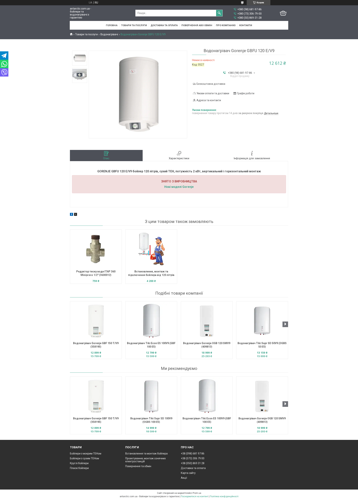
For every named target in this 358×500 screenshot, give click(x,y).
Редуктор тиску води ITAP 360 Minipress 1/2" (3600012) (95, 273)
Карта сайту (188, 472)
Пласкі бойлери (79, 468)
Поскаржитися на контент (194, 496)
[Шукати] (219, 13)
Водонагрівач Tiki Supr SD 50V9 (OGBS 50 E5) (262, 345)
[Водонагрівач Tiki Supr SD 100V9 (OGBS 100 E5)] (151, 396)
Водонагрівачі (109, 34)
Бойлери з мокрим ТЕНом (85, 453)
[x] (75, 214)
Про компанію (225, 25)
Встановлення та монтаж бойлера (146, 453)
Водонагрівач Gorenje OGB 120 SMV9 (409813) (206, 345)
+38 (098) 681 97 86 (192, 453)
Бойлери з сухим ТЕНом (84, 458)
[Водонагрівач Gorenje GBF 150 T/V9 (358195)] (96, 321)
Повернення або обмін (196, 25)
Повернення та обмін (138, 466)
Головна (111, 25)
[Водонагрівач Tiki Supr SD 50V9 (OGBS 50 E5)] (262, 321)
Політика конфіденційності (224, 496)
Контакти (245, 25)
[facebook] (71, 214)
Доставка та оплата (164, 25)
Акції (184, 477)
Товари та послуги (134, 25)
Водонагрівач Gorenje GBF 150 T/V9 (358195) (96, 345)
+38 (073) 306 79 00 (192, 458)
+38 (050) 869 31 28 (192, 463)
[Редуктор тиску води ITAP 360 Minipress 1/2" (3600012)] (96, 249)
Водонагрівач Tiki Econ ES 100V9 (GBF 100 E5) (151, 345)
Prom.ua (197, 493)
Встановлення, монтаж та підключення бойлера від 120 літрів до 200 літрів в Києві (151, 273)
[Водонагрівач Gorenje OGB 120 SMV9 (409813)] (207, 321)
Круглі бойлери (79, 463)
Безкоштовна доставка (211, 83)
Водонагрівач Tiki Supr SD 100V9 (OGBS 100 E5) (151, 420)
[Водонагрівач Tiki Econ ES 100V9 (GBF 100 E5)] (151, 321)
